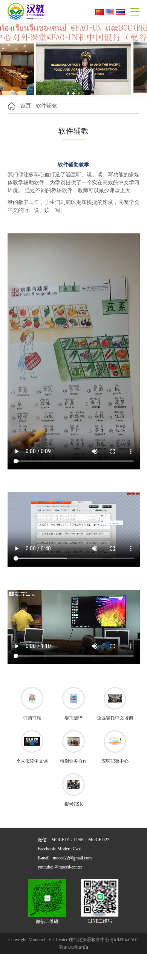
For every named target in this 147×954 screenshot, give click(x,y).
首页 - (27, 106)
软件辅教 (46, 106)
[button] (68, 93)
